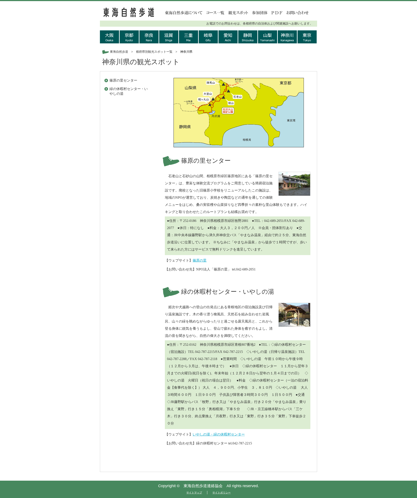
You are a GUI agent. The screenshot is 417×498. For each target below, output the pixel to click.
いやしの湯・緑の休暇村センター (219, 434)
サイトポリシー (221, 492)
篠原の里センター (123, 80)
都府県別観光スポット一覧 (154, 51)
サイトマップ (194, 492)
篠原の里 (200, 260)
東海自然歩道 (119, 51)
